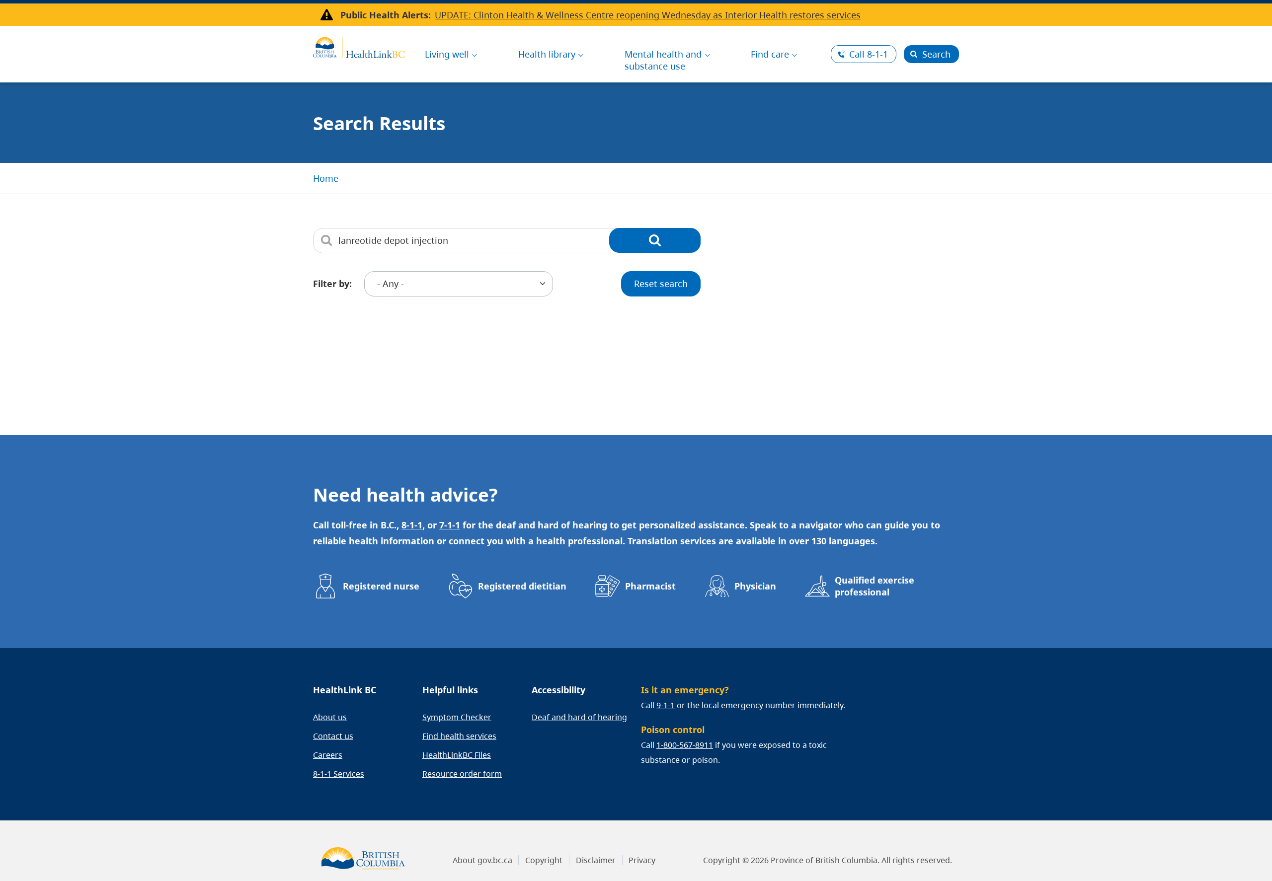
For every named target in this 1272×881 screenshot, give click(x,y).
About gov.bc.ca (482, 860)
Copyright (543, 860)
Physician (755, 586)
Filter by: (332, 284)
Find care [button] (770, 54)
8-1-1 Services (338, 773)
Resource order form (462, 773)
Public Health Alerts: (385, 15)
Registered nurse (381, 586)
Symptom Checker (456, 717)
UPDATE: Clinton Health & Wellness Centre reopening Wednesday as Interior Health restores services (648, 15)
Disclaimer (596, 860)
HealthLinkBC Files (456, 754)
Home (325, 178)
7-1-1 (449, 525)
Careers (327, 754)
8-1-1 (868, 54)
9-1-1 (665, 705)
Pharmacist (650, 586)
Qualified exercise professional (874, 586)
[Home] (359, 46)
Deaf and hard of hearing (579, 717)
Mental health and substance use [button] (663, 60)
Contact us (333, 736)
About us (330, 717)
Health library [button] (546, 54)
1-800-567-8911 (684, 744)
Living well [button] (447, 54)
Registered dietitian (522, 586)
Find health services (459, 736)
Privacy (642, 860)
